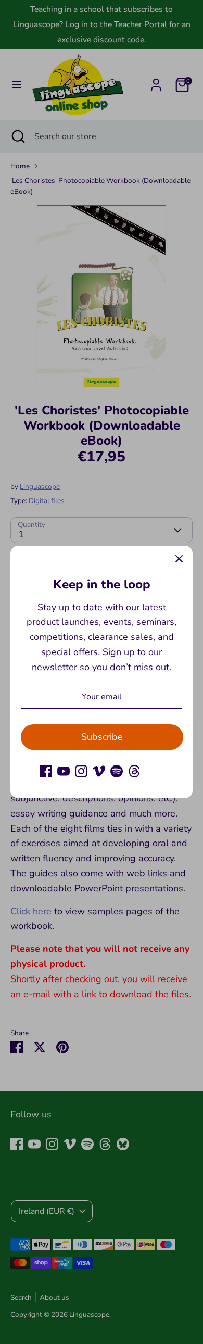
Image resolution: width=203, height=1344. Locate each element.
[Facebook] (46, 771)
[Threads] (134, 771)
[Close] (179, 559)
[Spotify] (116, 771)
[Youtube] (63, 771)
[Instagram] (81, 771)
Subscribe (102, 737)
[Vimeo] (99, 771)
